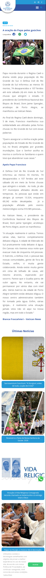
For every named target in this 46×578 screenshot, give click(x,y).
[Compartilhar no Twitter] (26, 35)
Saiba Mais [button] (7, 575)
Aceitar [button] (35, 565)
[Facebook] (41, 2)
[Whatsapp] (35, 2)
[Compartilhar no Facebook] (15, 35)
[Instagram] (38, 2)
